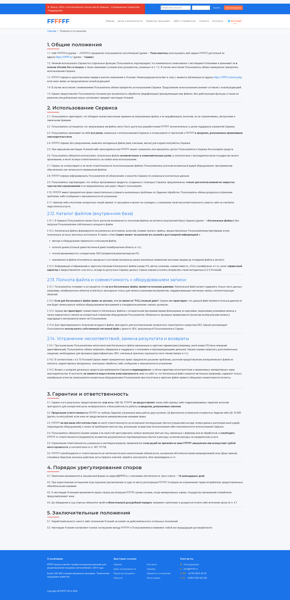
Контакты (217, 21)
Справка (151, 569)
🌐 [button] (234, 21)
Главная (110, 21)
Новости (204, 21)
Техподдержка (191, 564)
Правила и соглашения (159, 573)
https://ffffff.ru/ (64, 57)
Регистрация (233, 8)
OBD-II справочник (184, 21)
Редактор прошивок (158, 21)
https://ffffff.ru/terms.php (228, 77)
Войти (217, 8)
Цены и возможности (130, 21)
